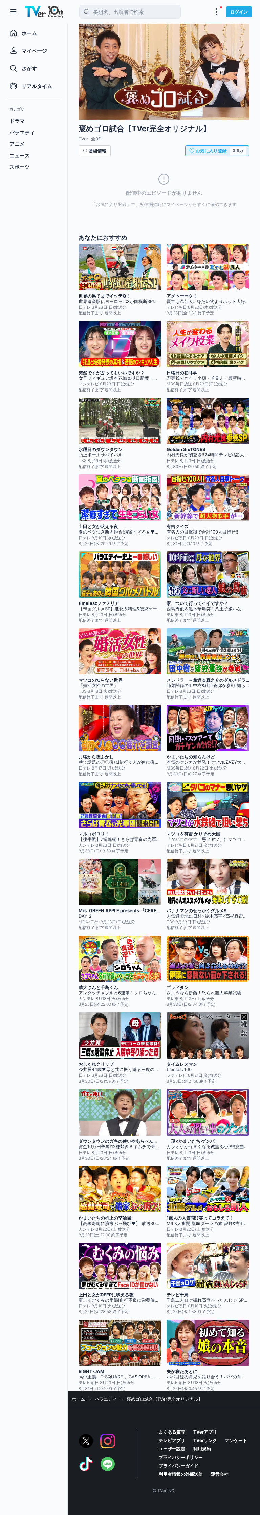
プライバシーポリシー (181, 1457)
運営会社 (220, 1474)
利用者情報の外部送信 (181, 1474)
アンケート (236, 1440)
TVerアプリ (205, 1432)
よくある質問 (172, 1432)
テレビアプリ (172, 1440)
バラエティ (106, 1399)
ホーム (78, 1399)
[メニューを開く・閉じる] (216, 11)
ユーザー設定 (172, 1448)
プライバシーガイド (178, 1465)
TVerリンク (205, 1440)
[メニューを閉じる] (13, 11)
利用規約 (202, 1448)
